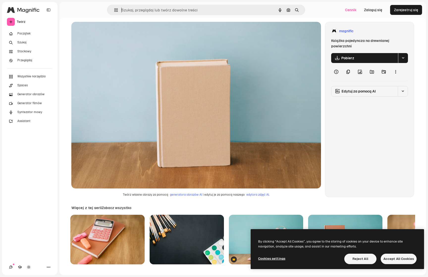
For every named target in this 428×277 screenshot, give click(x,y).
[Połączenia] (11, 267)
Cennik (351, 10)
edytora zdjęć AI (257, 195)
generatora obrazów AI (186, 195)
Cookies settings (271, 258)
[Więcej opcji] (396, 72)
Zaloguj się (373, 10)
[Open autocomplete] (114, 10)
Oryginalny (105, 31)
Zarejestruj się (406, 10)
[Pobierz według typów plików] (403, 58)
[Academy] (20, 267)
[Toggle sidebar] (49, 10)
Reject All (360, 259)
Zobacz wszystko (116, 208)
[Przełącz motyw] (29, 267)
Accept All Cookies (398, 259)
